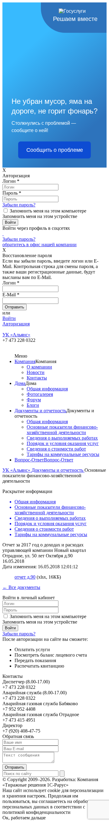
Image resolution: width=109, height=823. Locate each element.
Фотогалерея (40, 394)
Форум (34, 399)
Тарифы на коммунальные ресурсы (63, 454)
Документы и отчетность (40, 410)
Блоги (33, 405)
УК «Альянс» (16, 470)
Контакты (37, 377)
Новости (36, 372)
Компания (25, 361)
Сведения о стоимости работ (56, 448)
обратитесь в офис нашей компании (39, 244)
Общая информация (47, 388)
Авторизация (16, 323)
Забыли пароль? (18, 204)
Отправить (14, 767)
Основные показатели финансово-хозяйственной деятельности (62, 429)
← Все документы (21, 587)
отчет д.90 (25, 577)
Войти (9, 318)
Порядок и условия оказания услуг (63, 443)
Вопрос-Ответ (29, 459)
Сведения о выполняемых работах (62, 437)
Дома (20, 383)
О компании (39, 366)
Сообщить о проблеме (54, 150)
